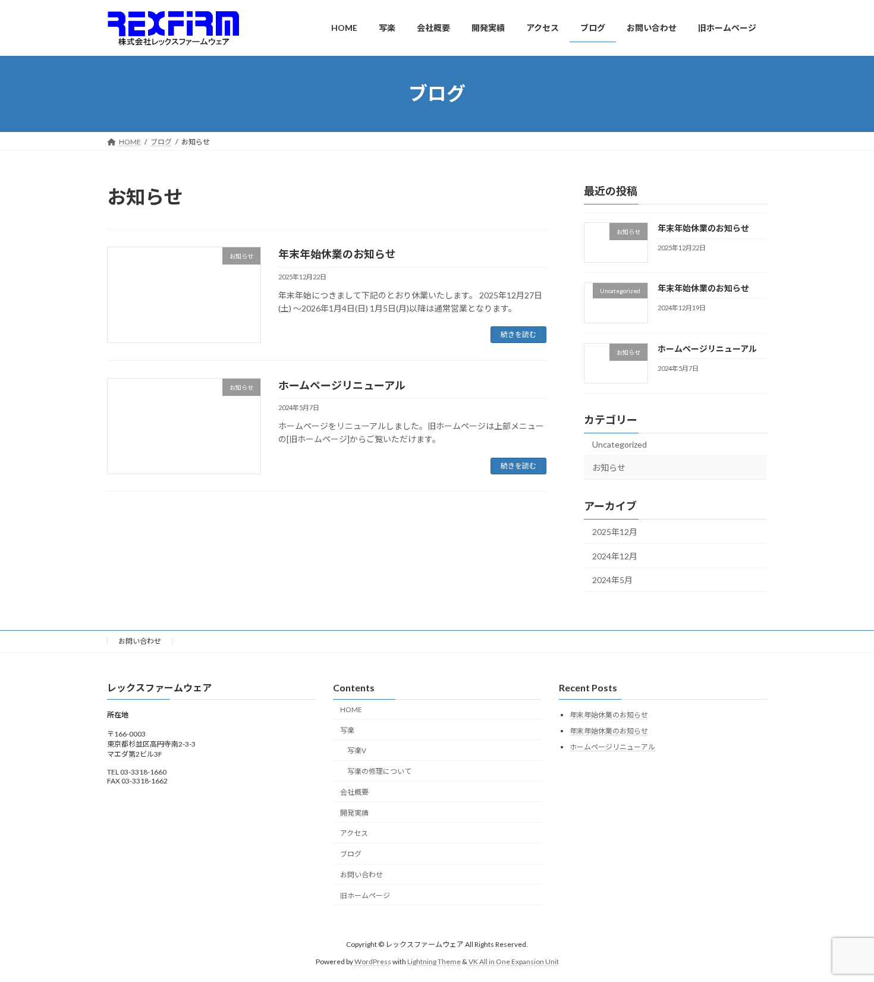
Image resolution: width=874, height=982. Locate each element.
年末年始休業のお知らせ (337, 253)
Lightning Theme (434, 960)
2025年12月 (614, 532)
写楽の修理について (379, 771)
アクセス (354, 833)
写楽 (347, 729)
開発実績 (354, 812)
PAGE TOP (843, 941)
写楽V (356, 750)
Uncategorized (619, 444)
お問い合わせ (139, 641)
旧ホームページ (365, 895)
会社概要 (354, 792)
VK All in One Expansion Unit (514, 960)
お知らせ (608, 467)
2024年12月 (614, 555)
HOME (351, 709)
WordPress (372, 960)
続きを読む (518, 334)
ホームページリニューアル (341, 385)
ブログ (350, 853)
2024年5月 (612, 580)
